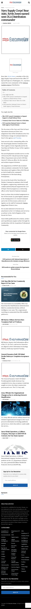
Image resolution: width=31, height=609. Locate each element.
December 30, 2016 (16, 360)
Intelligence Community (24, 541)
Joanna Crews (7, 23)
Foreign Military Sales (15, 561)
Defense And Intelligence (4, 568)
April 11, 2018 (16, 23)
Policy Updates (25, 557)
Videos (23, 569)
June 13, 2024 (13, 438)
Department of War (9, 7)
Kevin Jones (11, 76)
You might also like (8, 94)
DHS (12, 535)
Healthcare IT (25, 533)
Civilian (3, 556)
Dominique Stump (6, 360)
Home (2, 7)
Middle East (24, 549)
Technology (24, 566)
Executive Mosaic (12, 603)
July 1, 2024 (12, 399)
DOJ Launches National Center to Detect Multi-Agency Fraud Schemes (14, 105)
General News (15, 565)
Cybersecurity (5, 565)
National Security (23, 551)
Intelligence (24, 538)
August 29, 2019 (13, 324)
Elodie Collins (5, 285)
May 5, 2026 (13, 285)
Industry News (25, 535)
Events (13, 543)
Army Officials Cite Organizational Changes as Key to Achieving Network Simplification (14, 395)
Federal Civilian (13, 554)
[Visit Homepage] (15, 2)
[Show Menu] (2, 2)
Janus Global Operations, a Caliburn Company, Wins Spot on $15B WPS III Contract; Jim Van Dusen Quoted (13, 434)
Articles (3, 537)
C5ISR (3, 554)
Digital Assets (14, 537)
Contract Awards (3, 561)
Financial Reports (13, 557)
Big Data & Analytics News (5, 548)
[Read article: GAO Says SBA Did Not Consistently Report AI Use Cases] (15, 294)
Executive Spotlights (14, 550)
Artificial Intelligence (4, 540)
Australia (3, 543)
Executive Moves (14, 546)
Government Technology (14, 574)
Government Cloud (14, 570)
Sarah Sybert (5, 438)
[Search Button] (29, 2)
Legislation (24, 544)
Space (22, 564)
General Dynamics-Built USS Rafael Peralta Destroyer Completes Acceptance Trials (15, 356)
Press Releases (25, 559)
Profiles (23, 562)
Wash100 (23, 571)
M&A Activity (24, 546)
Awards (3, 545)
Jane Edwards (5, 324)
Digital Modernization (15, 540)
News (22, 555)
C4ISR (3, 552)
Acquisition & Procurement (4, 531)
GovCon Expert (15, 567)
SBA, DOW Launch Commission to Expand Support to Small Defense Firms (15, 97)
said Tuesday (17, 138)
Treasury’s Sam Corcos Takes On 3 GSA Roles (14, 101)
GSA (22, 531)
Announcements (5, 535)
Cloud (2, 559)
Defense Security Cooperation (4, 572)
